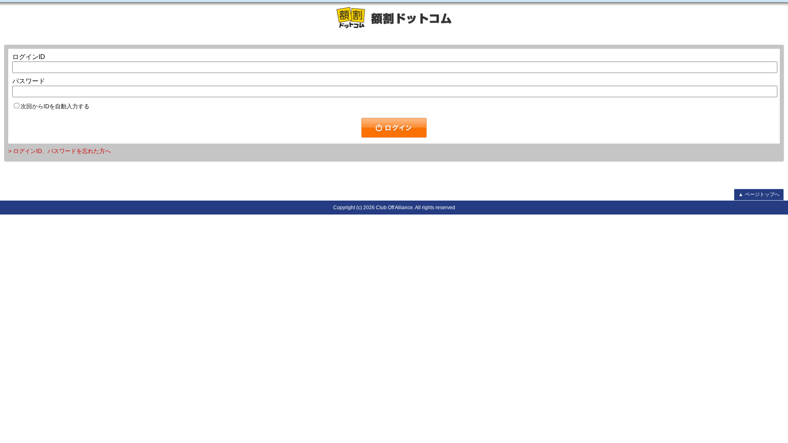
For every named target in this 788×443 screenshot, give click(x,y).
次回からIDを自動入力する (55, 106)
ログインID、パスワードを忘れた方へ (62, 151)
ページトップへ (758, 194)
